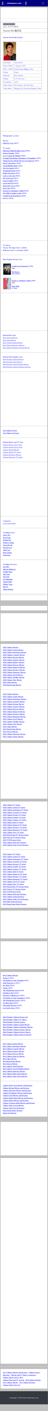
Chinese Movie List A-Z (11, 1385)
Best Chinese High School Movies (15, 1074)
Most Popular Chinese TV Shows (15, 1020)
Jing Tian (6, 574)
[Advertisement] (24, 13)
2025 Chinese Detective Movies (14, 734)
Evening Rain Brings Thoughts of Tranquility (19, 158)
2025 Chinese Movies (10, 694)
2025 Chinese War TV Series (13, 884)
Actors (4, 26)
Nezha (5, 988)
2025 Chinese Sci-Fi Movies (13, 719)
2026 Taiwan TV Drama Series (14, 837)
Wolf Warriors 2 (9, 983)
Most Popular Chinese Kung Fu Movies (17, 1035)
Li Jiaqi (14, 288)
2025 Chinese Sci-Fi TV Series (14, 882)
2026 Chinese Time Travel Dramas (15, 845)
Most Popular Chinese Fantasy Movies (17, 1030)
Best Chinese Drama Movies (13, 343)
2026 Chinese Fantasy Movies (14, 660)
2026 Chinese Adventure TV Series (15, 810)
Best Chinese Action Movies (13, 1044)
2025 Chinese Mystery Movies (14, 714)
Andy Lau (6, 550)
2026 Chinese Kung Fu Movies (14, 667)
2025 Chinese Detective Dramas (14, 894)
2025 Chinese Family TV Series (14, 867)
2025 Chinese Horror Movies (13, 709)
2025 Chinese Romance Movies (14, 717)
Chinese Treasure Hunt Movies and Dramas (19, 1103)
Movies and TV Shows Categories (23, 1375)
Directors (6, 1375)
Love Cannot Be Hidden (11, 156)
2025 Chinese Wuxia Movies (13, 737)
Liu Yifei (6, 567)
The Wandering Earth (11, 990)
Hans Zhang (7, 553)
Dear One (6, 188)
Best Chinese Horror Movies (13, 1054)
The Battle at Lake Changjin (13, 980)
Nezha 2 (6, 978)
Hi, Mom (6, 985)
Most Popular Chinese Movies (13, 359)
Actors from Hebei (9, 523)
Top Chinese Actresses (11, 433)
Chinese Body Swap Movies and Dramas (17, 1085)
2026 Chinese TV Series (11, 805)
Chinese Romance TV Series (13, 457)
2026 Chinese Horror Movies (13, 665)
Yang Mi (6, 577)
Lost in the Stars (9, 1008)
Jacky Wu (6, 535)
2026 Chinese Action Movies (13, 650)
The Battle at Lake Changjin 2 (14, 998)
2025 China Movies (10, 727)
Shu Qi (5, 587)
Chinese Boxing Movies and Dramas (16, 1088)
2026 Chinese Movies (10, 647)
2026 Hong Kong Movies (12, 685)
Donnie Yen (7, 540)
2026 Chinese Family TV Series (14, 817)
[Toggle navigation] (43, 3)
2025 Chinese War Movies (12, 724)
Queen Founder (8, 153)
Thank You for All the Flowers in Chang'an (18, 161)
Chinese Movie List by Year (12, 445)
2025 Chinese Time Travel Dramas (15, 899)
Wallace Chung (8, 543)
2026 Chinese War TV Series (13, 832)
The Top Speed (8, 168)
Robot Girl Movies (9, 1113)
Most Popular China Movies (12, 362)
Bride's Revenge (9, 173)
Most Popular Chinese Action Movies (16, 1025)
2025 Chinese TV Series (11, 854)
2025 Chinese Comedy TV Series (15, 862)
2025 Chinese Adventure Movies (14, 699)
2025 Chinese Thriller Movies (13, 722)
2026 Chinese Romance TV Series (15, 830)
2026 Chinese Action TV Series (14, 807)
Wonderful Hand (9, 171)
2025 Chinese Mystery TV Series (15, 877)
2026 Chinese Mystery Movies (14, 670)
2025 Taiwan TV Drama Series (14, 889)
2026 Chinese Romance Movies (14, 672)
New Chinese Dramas (27, 1382)
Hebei (26, 69)
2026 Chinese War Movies (12, 680)
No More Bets (8, 1003)
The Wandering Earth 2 (11, 1000)
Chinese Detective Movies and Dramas (17, 1090)
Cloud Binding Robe (10, 166)
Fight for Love (8, 143)
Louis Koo (6, 555)
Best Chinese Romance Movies (14, 345)
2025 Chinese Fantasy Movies (14, 707)
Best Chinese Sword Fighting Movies (16, 1069)
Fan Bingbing (8, 579)
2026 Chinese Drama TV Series (14, 815)
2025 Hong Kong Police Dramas (15, 904)
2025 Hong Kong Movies (12, 729)
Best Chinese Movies (10, 338)
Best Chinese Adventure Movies (14, 1046)
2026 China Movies (10, 682)
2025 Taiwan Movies (10, 732)
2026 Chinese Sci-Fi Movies (13, 675)
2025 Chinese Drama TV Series (14, 864)
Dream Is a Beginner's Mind (13, 191)
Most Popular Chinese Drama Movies (16, 364)
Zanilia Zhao (7, 572)
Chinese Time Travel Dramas (13, 1108)
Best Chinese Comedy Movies (13, 1049)
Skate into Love (8, 186)
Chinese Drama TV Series (12, 452)
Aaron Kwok (7, 545)
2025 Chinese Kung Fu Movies (14, 712)
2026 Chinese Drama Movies (13, 657)
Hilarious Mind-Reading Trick (14, 151)
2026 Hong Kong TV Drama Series (16, 835)
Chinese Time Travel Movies (13, 1105)
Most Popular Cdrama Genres (14, 1022)
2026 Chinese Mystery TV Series (15, 827)
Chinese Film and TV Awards (13, 1380)
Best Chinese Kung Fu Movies (14, 1056)
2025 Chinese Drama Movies (13, 704)
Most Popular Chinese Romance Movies (17, 367)
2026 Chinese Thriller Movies (13, 677)
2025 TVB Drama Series (12, 892)
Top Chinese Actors (10, 430)
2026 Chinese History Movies (13, 662)
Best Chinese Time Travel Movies (15, 1076)
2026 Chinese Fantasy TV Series (14, 820)
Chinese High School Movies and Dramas (18, 1098)
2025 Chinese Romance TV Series (15, 879)
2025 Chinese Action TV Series (14, 857)
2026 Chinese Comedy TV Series (15, 812)
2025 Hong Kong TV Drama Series (16, 887)
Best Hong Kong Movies (12, 1061)
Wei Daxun (15, 272)
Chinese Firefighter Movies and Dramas (17, 1093)
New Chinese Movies (10, 1382)
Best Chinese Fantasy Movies (13, 1051)
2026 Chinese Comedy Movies (14, 655)
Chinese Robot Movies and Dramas (16, 1100)
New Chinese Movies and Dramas (15, 1372)
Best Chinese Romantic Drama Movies (16, 348)
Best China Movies (9, 340)
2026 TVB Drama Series (12, 840)
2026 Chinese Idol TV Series (13, 822)
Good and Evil (8, 183)
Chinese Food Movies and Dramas (15, 1095)
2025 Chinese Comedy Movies (14, 702)
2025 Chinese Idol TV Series (13, 872)
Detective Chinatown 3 (11, 995)
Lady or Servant (9, 176)
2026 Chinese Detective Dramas (14, 842)
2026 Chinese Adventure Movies (14, 652)
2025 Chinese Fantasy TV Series (14, 869)
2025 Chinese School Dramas (13, 897)
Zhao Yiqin (15, 286)
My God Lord (8, 178)
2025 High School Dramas (12, 902)
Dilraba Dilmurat (9, 569)
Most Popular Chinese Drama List (15, 1017)
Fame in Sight (8, 181)
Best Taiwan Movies (10, 1064)
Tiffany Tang (7, 584)
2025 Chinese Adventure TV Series (15, 859)
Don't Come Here (9, 163)
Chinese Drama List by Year (12, 447)
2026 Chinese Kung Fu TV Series (15, 825)
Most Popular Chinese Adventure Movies (18, 1027)
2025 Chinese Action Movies (13, 697)
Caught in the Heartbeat (12, 196)
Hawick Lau (7, 548)
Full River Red (8, 993)
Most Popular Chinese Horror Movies (17, 1032)
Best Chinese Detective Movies (14, 1071)
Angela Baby (7, 582)
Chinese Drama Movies (11, 450)
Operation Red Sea (10, 1005)
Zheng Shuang (8, 589)
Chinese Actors (34, 1372)
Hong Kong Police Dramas (12, 1110)
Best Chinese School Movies (13, 1066)
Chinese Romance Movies (12, 455)
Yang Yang (7, 538)
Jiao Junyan (16, 274)
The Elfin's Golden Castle (12, 193)
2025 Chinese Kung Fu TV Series (15, 874)
